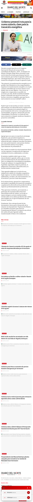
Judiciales (26, 12)
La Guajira (10, 12)
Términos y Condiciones (6, 485)
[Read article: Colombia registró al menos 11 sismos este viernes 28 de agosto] (16, 294)
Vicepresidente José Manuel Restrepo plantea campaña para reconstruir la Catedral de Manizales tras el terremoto (15, 459)
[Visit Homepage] (16, 7)
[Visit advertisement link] (16, 2)
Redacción (5, 30)
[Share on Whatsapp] (27, 64)
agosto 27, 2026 (5, 462)
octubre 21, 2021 (14, 30)
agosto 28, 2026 (5, 250)
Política (18, 12)
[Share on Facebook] (6, 64)
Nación (4, 243)
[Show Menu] (2, 7)
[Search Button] (31, 7)
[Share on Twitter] (16, 64)
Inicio (3, 12)
